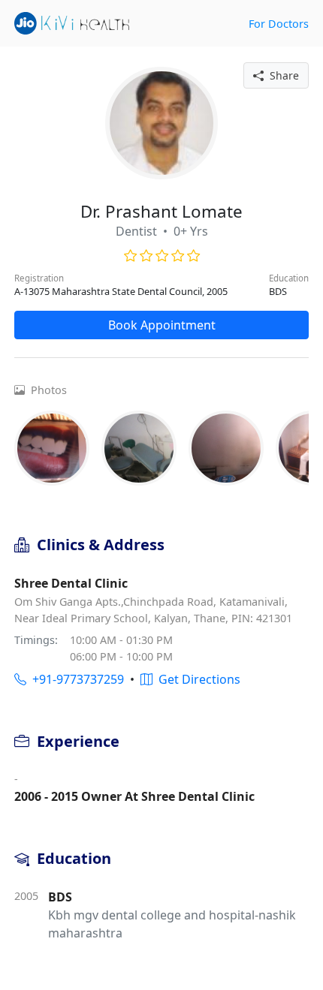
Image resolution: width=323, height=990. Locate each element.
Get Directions (196, 679)
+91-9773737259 (75, 679)
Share (281, 75)
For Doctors (279, 24)
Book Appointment (162, 325)
